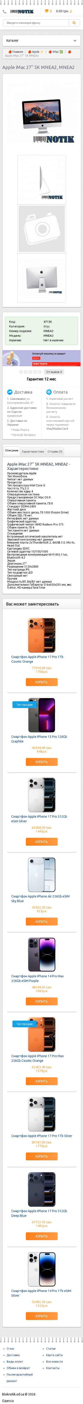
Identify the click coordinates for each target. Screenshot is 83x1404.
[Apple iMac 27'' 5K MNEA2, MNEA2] (41, 146)
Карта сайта (54, 1355)
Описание (11, 450)
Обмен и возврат (18, 1368)
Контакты (52, 1368)
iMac (47, 326)
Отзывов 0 (54, 371)
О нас (10, 1348)
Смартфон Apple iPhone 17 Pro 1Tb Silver (41, 1136)
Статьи (51, 1348)
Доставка (13, 1355)
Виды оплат (15, 1361)
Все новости (54, 1361)
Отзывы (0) (54, 451)
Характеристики (33, 451)
